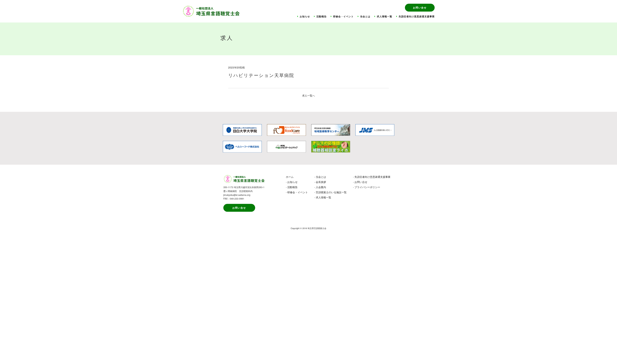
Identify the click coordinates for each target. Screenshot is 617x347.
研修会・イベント (343, 16)
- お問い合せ (360, 182)
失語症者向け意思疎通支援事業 (417, 16)
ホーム (290, 177)
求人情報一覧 (384, 16)
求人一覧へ (308, 95)
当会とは (365, 16)
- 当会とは (320, 177)
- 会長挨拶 (320, 182)
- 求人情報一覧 (322, 197)
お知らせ (305, 16)
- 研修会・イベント (297, 192)
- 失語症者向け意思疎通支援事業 (371, 177)
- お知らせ (292, 182)
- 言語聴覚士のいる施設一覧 (330, 192)
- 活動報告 (292, 187)
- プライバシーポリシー (366, 187)
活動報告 (321, 16)
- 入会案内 (320, 187)
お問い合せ (420, 7)
